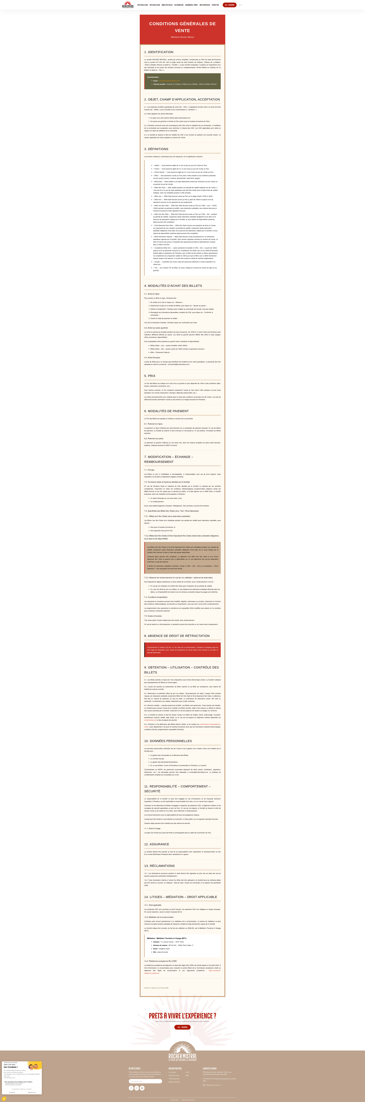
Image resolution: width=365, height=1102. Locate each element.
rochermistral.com (150, 720)
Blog (187, 1075)
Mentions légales (175, 1100)
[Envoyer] (159, 1082)
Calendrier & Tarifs (191, 5)
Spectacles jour (142, 5)
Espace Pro (215, 5)
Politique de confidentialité (188, 1100)
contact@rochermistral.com (169, 81)
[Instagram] (136, 1088)
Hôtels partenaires (174, 1082)
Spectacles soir (155, 5)
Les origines (172, 1072)
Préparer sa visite (174, 1075)
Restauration (178, 5)
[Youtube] (142, 1088)
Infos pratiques (205, 5)
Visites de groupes (174, 1079)
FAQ (187, 1072)
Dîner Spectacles (167, 5)
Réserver (231, 5)
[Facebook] (131, 1088)
